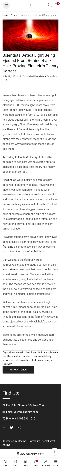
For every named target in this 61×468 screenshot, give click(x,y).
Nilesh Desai (39, 76)
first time (8, 246)
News (14, 15)
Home (6, 15)
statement (13, 269)
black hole (30, 352)
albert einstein (16, 352)
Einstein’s (23, 157)
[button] (6, 5)
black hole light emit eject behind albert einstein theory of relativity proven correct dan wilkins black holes (30, 356)
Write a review (18, 369)
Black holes (9, 180)
